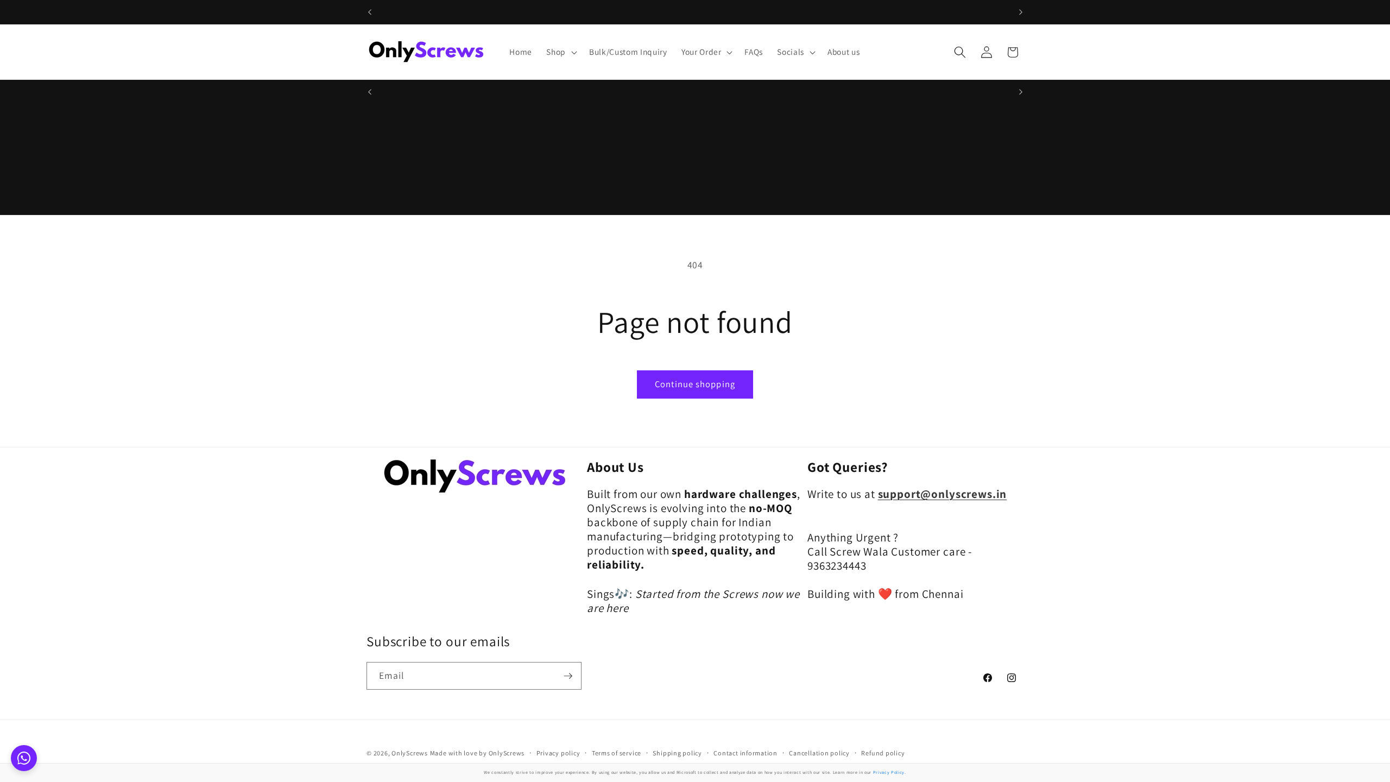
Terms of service (616, 753)
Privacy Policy (889, 772)
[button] (560, 52)
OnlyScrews (409, 753)
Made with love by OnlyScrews (477, 753)
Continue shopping (695, 384)
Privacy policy (558, 753)
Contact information (745, 753)
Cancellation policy (819, 753)
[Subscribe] (568, 676)
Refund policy (883, 753)
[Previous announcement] (370, 12)
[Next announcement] (1021, 12)
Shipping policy (677, 753)
